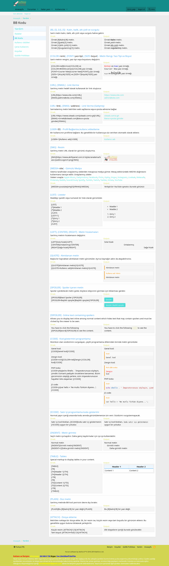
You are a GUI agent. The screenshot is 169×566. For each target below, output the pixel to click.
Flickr (100, 177)
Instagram (122, 177)
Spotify (81, 180)
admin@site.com (111, 97)
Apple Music (69, 177)
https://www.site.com (114, 95)
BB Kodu (19, 38)
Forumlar (31, 9)
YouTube (118, 180)
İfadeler (18, 33)
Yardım (139, 547)
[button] (37, 9)
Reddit (62, 180)
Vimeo (111, 180)
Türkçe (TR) (19, 547)
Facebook (93, 177)
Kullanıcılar (60, 9)
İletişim (110, 547)
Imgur (114, 177)
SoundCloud (71, 180)
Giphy (107, 177)
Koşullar (18, 51)
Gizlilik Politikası (22, 55)
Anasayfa (19, 9)
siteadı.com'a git (111, 115)
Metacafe (141, 177)
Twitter (103, 180)
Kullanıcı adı (109, 139)
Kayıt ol (27, 14)
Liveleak (131, 177)
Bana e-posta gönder (113, 118)
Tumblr (89, 180)
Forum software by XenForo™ (84, 552)
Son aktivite (17, 14)
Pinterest (54, 180)
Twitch (96, 180)
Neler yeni (45, 9)
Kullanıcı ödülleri (22, 42)
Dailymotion (82, 177)
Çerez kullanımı (22, 46)
